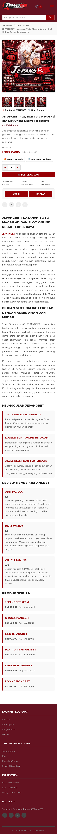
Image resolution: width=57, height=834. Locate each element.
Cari (50, 17)
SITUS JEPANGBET (27, 182)
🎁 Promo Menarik (13, 159)
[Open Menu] (52, 6)
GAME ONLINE (22, 25)
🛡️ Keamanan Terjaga (39, 159)
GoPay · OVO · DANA (12, 792)
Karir (4, 756)
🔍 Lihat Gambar (36, 110)
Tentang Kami (8, 751)
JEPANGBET (7, 25)
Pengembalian (9, 729)
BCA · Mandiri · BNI (10, 787)
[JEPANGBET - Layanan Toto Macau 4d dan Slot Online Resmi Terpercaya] (28, 66)
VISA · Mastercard (10, 783)
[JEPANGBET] (15, 6)
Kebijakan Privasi (10, 761)
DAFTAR (40, 194)
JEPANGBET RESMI (8, 182)
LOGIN (16, 194)
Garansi (5, 734)
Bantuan (6, 719)
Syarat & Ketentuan (11, 766)
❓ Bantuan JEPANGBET (14, 110)
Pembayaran (8, 724)
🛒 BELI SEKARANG (28, 175)
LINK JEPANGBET (46, 182)
